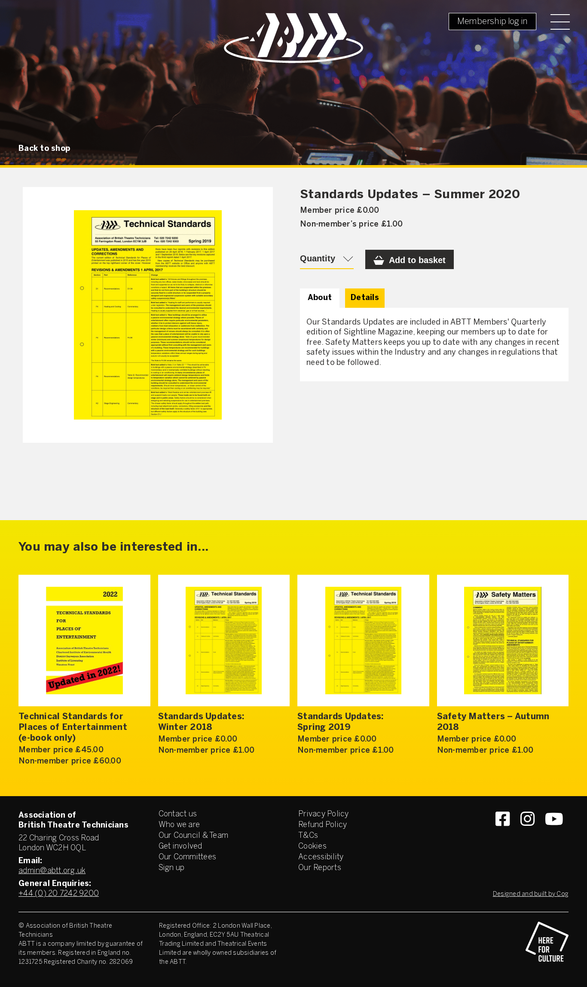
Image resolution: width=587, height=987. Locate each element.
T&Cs (308, 836)
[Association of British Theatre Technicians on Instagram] (527, 834)
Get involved (180, 846)
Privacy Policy (323, 814)
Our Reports (319, 868)
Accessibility (320, 857)
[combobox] (327, 259)
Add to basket (417, 260)
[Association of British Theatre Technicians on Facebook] (502, 834)
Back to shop (44, 149)
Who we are (179, 825)
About (320, 298)
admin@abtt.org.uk (52, 871)
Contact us (178, 814)
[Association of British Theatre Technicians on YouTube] (554, 834)
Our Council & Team (194, 836)
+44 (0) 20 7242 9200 (58, 894)
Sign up (172, 868)
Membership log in (492, 22)
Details (365, 298)
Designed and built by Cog (531, 894)
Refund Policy (322, 825)
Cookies (312, 846)
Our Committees (188, 857)
